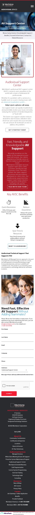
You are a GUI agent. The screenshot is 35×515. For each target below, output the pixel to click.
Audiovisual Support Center (17, 462)
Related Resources (17, 38)
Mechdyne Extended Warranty (17, 465)
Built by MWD (17, 432)
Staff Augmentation (17, 467)
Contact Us (27, 35)
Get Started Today (17, 130)
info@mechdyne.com (7, 324)
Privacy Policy (17, 488)
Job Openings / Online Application (17, 493)
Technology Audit (17, 475)
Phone (3, 361)
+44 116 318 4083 (22, 505)
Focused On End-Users (16, 35)
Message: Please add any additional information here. (17, 374)
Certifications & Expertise (17, 441)
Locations (17, 443)
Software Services (17, 417)
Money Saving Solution (9, 33)
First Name (4, 329)
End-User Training (17, 473)
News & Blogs (17, 483)
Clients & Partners (17, 446)
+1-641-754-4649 (23, 502)
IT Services (17, 413)
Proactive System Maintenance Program (17, 459)
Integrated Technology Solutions (17, 421)
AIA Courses (17, 486)
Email (3, 345)
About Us (17, 436)
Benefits (6, 35)
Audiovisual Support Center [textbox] (10, 370)
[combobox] (15, 370)
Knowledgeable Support (24, 33)
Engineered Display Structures (17, 419)
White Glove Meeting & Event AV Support (17, 457)
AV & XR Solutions (17, 415)
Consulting (17, 478)
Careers (17, 492)
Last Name (4, 337)
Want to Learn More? (17, 246)
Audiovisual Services (17, 410)
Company (4, 353)
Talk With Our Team (17, 187)
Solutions (4, 368)
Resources (17, 481)
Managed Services (17, 454)
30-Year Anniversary (17, 449)
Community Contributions (17, 438)
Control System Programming (17, 470)
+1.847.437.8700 (6, 326)
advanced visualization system (14, 102)
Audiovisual (9, 9)
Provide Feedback (17, 499)
